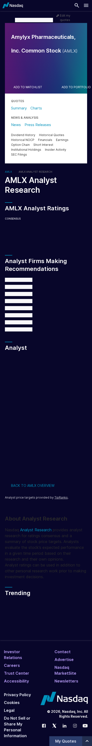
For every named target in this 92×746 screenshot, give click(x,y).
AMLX (8, 172)
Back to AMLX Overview (32, 485)
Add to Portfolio (76, 87)
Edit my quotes (65, 18)
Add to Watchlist (27, 87)
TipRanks (61, 497)
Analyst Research (36, 529)
